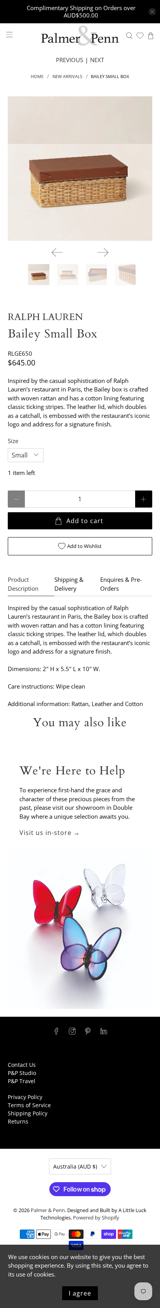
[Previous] (57, 252)
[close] (152, 12)
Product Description (23, 584)
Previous (69, 60)
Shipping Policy (27, 1113)
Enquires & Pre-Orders (121, 584)
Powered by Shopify (96, 1217)
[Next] (103, 252)
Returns (18, 1121)
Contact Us (22, 1064)
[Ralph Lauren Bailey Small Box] (80, 168)
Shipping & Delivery (68, 584)
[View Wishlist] (140, 35)
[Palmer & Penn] (80, 35)
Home (37, 76)
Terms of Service (29, 1105)
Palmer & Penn (48, 1210)
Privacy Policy (25, 1097)
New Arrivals (67, 76)
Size (13, 441)
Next (97, 60)
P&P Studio (22, 1073)
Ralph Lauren (45, 317)
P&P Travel (21, 1081)
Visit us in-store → (49, 832)
